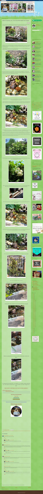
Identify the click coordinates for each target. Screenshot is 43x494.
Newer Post (3, 487)
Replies (5, 438)
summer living (34, 108)
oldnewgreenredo (16, 42)
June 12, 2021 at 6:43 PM (11, 471)
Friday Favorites (16, 399)
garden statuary (35, 106)
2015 (33, 333)
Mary (4, 456)
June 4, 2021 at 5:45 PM (11, 461)
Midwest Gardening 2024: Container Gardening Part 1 (36, 166)
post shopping (34, 107)
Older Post (29, 487)
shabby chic (40, 107)
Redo (33, 104)
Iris (32, 103)
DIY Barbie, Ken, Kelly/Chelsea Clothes (38, 58)
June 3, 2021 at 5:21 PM (7, 444)
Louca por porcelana (6, 435)
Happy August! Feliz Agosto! (35, 287)
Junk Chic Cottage (35, 281)
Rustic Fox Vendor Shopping (35, 281)
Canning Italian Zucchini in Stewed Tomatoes (37, 42)
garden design (35, 105)
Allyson (5, 466)
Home (16, 487)
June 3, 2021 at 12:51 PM (10, 435)
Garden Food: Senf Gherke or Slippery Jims (38, 78)
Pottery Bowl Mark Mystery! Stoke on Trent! (37, 74)
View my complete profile (38, 25)
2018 (33, 330)
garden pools (38, 105)
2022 (33, 298)
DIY (40, 102)
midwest (40, 106)
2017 (33, 331)
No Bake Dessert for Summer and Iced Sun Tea (37, 285)
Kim (4, 444)
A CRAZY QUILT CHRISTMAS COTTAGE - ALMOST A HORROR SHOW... (36, 290)
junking (38, 106)
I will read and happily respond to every (7, 390)
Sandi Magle (7, 450)
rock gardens (37, 107)
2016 (33, 332)
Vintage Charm (16, 396)
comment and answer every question (8, 391)
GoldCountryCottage (35, 288)
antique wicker (39, 104)
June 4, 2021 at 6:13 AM (7, 456)
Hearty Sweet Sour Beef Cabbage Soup (38, 62)
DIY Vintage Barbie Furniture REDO (38, 46)
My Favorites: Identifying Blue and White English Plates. (38, 66)
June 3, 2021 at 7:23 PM (11, 450)
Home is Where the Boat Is (35, 284)
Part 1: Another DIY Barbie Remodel (37, 50)
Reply (4, 437)
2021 (33, 299)
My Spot (35, 103)
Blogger (24, 492)
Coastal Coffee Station (35, 283)
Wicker (36, 104)
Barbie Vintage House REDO (37, 70)
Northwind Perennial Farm (38, 103)
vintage (37, 108)
